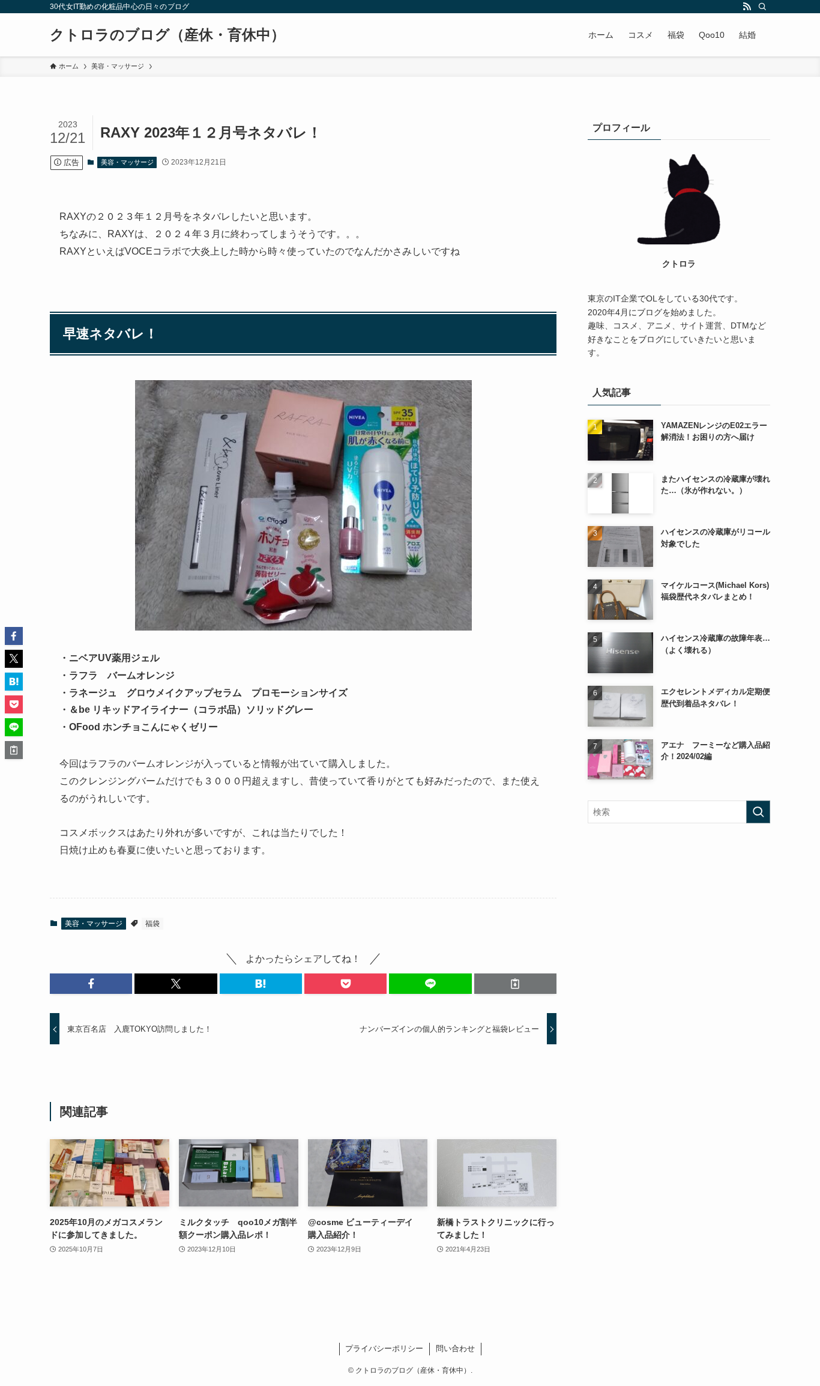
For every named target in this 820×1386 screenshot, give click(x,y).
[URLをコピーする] (515, 983)
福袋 (152, 923)
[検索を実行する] (758, 811)
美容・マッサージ (127, 162)
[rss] (747, 6)
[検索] (762, 6)
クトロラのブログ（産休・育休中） (167, 35)
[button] (91, 983)
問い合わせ (455, 1348)
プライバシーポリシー (384, 1348)
